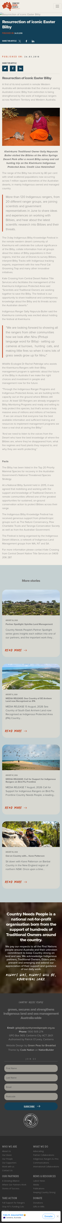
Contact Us (7, 1170)
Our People (7, 1158)
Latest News (39, 1180)
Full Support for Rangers (13, 1202)
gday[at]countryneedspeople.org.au (35, 1028)
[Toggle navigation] (57, 6)
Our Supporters (9, 1162)
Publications (38, 1188)
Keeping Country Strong (44, 1192)
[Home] (11, 6)
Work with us (8, 1166)
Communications (41, 1162)
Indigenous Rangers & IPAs (46, 1158)
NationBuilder (46, 1050)
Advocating (38, 1151)
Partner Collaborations (43, 1155)
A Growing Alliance (10, 1180)
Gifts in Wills (38, 1206)
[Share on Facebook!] (27, 40)
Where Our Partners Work (14, 1184)
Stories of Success (10, 1188)
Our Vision (7, 1155)
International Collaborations (46, 1166)
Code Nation (27, 1050)
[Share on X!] (20, 40)
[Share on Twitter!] (5, 68)
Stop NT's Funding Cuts (13, 1206)
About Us (6, 1151)
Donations (38, 1202)
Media (36, 1184)
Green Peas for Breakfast (42, 1045)
